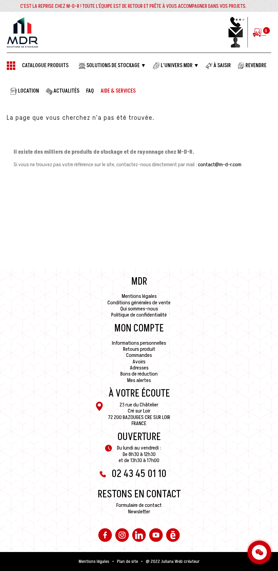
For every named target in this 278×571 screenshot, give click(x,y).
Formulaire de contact (139, 505)
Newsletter (139, 512)
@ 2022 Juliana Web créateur (173, 561)
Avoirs (139, 361)
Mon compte (139, 328)
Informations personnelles (139, 343)
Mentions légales (139, 296)
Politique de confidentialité (139, 315)
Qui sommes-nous (139, 308)
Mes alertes (139, 380)
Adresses (139, 368)
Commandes (139, 355)
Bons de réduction (139, 374)
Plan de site (127, 561)
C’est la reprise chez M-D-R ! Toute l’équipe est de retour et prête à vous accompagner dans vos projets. (133, 6)
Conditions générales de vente (139, 302)
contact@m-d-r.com (219, 164)
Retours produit (139, 349)
